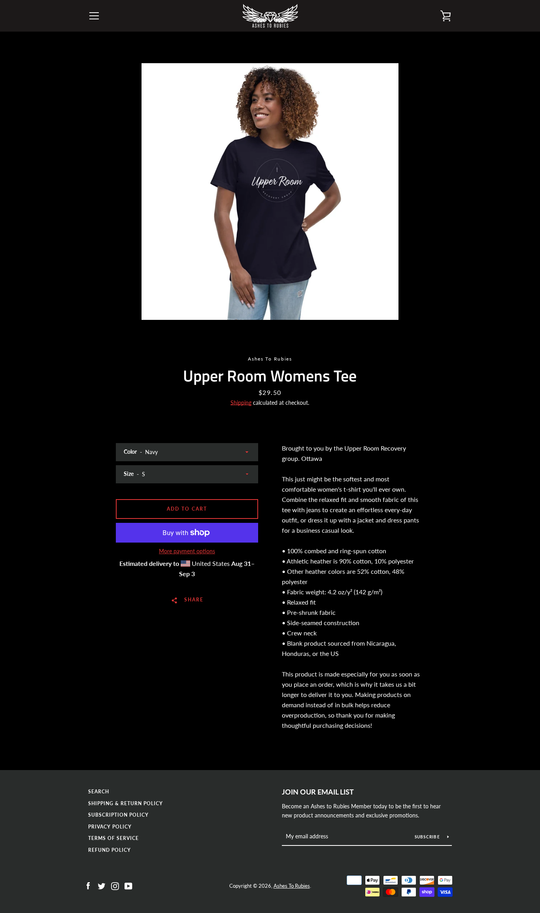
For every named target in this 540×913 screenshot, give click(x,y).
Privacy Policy (110, 827)
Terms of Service (113, 838)
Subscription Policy (118, 815)
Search (98, 792)
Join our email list (318, 791)
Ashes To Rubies (292, 886)
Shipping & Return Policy (125, 803)
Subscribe (428, 836)
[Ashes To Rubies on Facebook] (88, 885)
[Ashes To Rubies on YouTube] (128, 885)
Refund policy (109, 850)
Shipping (240, 402)
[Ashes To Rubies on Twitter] (102, 885)
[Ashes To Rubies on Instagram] (115, 885)
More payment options (187, 551)
